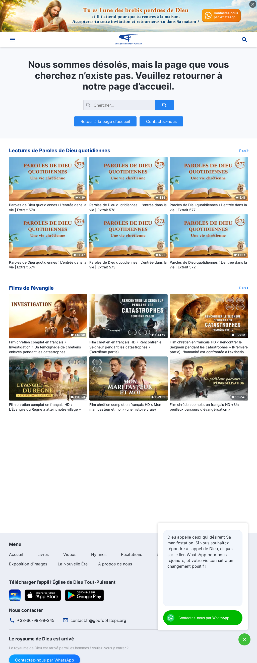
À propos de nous (115, 563)
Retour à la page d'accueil (105, 121)
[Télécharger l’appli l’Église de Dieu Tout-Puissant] (15, 594)
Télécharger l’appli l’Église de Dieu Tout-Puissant (62, 582)
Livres (43, 554)
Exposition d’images (28, 563)
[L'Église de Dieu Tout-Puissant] (128, 39)
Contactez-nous (161, 121)
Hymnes (98, 554)
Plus (242, 151)
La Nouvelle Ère (73, 563)
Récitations (131, 554)
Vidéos (69, 554)
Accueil (16, 554)
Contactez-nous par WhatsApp (203, 618)
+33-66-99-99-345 (35, 620)
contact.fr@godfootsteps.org (98, 620)
